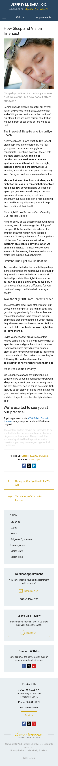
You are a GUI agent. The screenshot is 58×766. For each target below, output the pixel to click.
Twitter (29, 666)
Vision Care (17, 551)
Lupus (14, 527)
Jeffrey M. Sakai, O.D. (33, 744)
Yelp (34, 666)
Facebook (24, 666)
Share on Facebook (24, 466)
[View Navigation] (5, 17)
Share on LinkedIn (34, 466)
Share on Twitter (29, 466)
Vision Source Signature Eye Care (29, 734)
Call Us (20, 17)
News (14, 533)
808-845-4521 (33, 702)
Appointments (43, 17)
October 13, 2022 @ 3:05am (35, 456)
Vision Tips (34, 459)
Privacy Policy (17, 750)
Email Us (29, 715)
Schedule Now (31, 591)
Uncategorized (18, 545)
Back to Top (29, 758)
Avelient (43, 750)
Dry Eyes (15, 521)
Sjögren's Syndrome (21, 539)
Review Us (31, 633)
